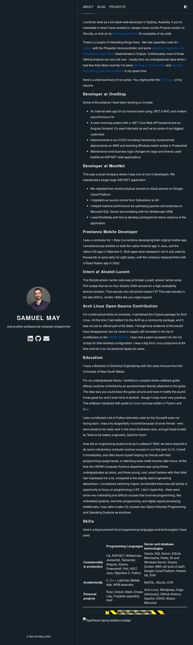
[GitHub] (38, 339)
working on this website (149, 65)
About (88, 7)
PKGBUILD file (118, 337)
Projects (117, 7)
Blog (101, 7)
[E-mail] (46, 339)
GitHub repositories (125, 33)
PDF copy (167, 80)
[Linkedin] (31, 339)
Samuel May (38, 317)
